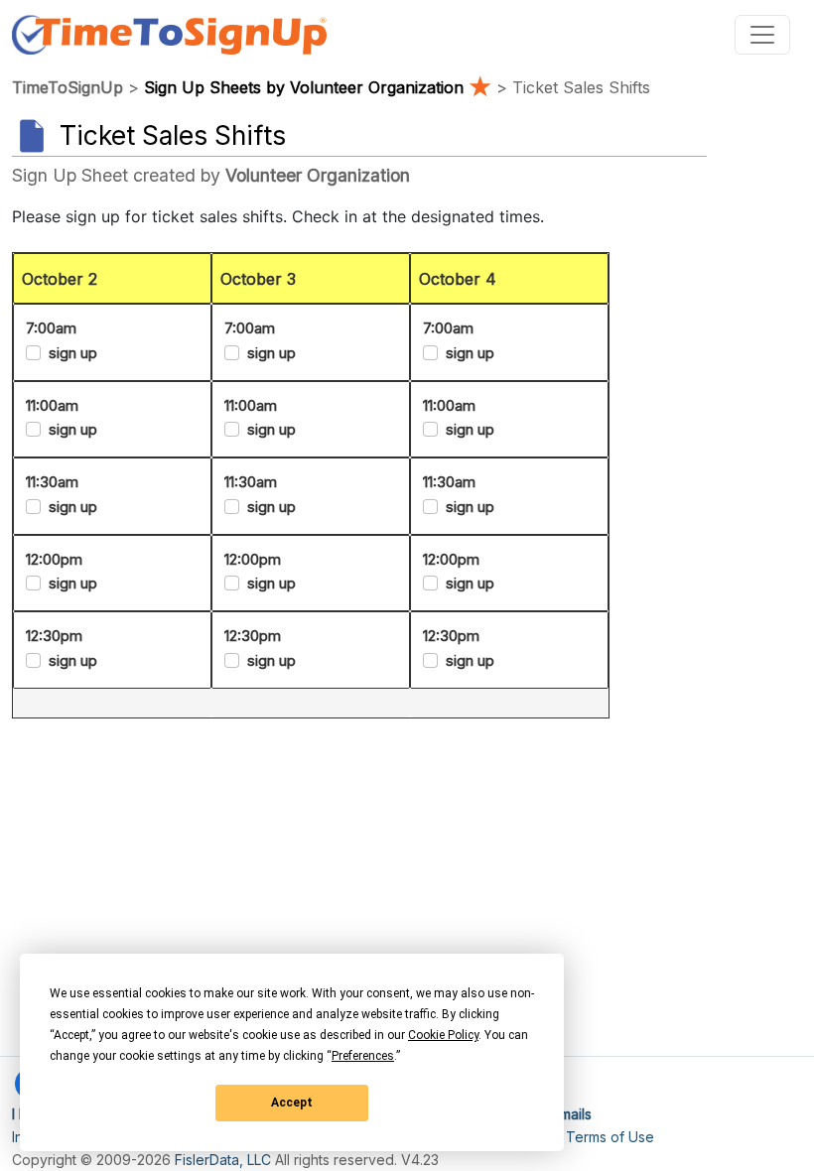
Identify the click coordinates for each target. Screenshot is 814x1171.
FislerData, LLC (223, 1159)
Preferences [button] (363, 1056)
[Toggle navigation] (762, 35)
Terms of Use (610, 1136)
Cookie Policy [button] (443, 1035)
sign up (73, 352)
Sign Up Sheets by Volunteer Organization (317, 87)
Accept (292, 1102)
